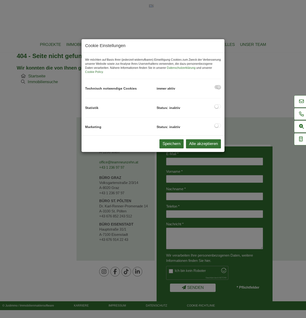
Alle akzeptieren (203, 143)
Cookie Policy (94, 72)
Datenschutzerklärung (181, 68)
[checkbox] (217, 87)
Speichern (171, 143)
